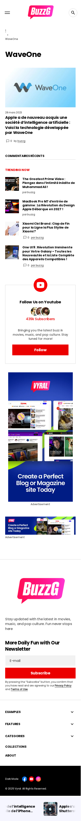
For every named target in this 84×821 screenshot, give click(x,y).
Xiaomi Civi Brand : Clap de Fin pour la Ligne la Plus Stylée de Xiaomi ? (45, 227)
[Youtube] (31, 779)
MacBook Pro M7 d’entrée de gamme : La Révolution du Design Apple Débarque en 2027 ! (48, 205)
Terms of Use (19, 689)
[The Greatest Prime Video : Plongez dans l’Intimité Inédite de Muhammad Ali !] (12, 184)
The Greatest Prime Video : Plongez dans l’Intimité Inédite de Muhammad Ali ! (48, 183)
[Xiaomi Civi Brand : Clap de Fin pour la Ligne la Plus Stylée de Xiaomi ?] (12, 228)
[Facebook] (24, 779)
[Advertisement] (40, 437)
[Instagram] (38, 779)
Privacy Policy (63, 685)
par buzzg (37, 237)
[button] (7, 13)
